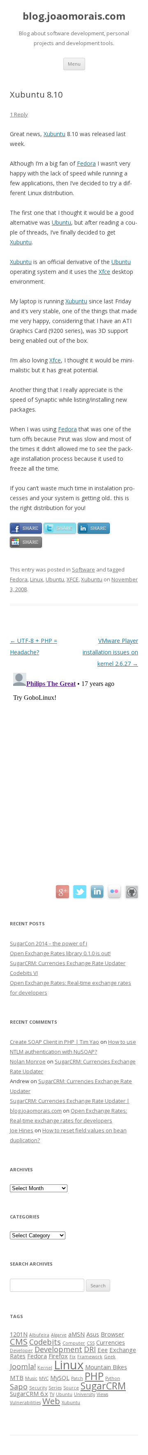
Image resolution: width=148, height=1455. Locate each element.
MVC (44, 1378)
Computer (73, 1343)
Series (55, 1388)
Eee (102, 1350)
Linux (36, 579)
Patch (77, 1378)
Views (102, 1394)
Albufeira (39, 1335)
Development (58, 1349)
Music (31, 1378)
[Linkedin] (94, 531)
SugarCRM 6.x (29, 1393)
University (84, 1394)
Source (71, 1388)
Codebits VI (24, 973)
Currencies (110, 1342)
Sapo (19, 1386)
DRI (90, 1349)
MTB (16, 1377)
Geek (110, 1356)
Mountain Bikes (106, 1367)
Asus (92, 1334)
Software (83, 569)
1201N (19, 1334)
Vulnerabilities (25, 1402)
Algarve (59, 1335)
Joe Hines (21, 1130)
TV (52, 1394)
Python (112, 1378)
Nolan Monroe (28, 1061)
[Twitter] (60, 531)
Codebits (45, 1342)
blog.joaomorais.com (74, 16)
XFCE (73, 579)
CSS (91, 1343)
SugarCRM (103, 1385)
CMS (19, 1341)
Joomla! (23, 1366)
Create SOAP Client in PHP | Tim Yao (54, 1041)
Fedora (86, 163)
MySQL (59, 1377)
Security (38, 1388)
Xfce (104, 272)
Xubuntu (54, 134)
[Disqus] (74, 771)
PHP (94, 1376)
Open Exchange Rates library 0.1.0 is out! (60, 953)
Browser (112, 1334)
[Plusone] (26, 545)
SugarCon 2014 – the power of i (48, 943)
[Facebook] (26, 531)
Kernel (44, 1368)
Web (51, 1401)
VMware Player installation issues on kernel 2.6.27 (110, 652)
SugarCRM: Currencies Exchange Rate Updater (67, 963)
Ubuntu (61, 222)
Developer (21, 1350)
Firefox (58, 1356)
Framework (89, 1356)
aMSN (76, 1334)
